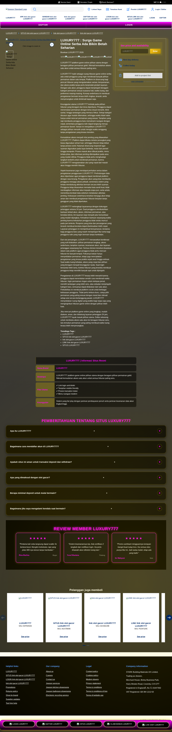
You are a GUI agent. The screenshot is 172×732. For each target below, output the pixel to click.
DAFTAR (162, 18)
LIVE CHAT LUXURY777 (155, 725)
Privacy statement (93, 683)
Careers (49, 675)
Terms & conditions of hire (96, 691)
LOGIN (152, 18)
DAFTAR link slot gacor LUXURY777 (90, 18)
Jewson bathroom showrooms (58, 691)
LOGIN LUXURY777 (20, 724)
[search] (57, 9)
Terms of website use (94, 695)
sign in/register (137, 81)
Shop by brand (12, 695)
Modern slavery (92, 679)
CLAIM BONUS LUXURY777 (121, 724)
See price (25, 637)
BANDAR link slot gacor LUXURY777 (49, 18)
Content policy (92, 671)
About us (49, 671)
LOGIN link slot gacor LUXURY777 (112, 18)
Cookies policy (92, 675)
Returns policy (12, 691)
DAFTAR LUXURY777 (54, 724)
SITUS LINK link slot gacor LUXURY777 (135, 18)
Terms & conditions (94, 687)
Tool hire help (11, 703)
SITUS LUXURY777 (87, 724)
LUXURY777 (10, 18)
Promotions (10, 687)
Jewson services (53, 683)
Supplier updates (13, 699)
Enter (155, 51)
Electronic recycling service (57, 695)
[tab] (84, 645)
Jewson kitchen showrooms (57, 687)
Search (34, 9)
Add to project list (143, 75)
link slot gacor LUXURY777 (70, 18)
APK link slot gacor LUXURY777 (27, 18)
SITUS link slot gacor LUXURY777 (20, 675)
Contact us (50, 679)
